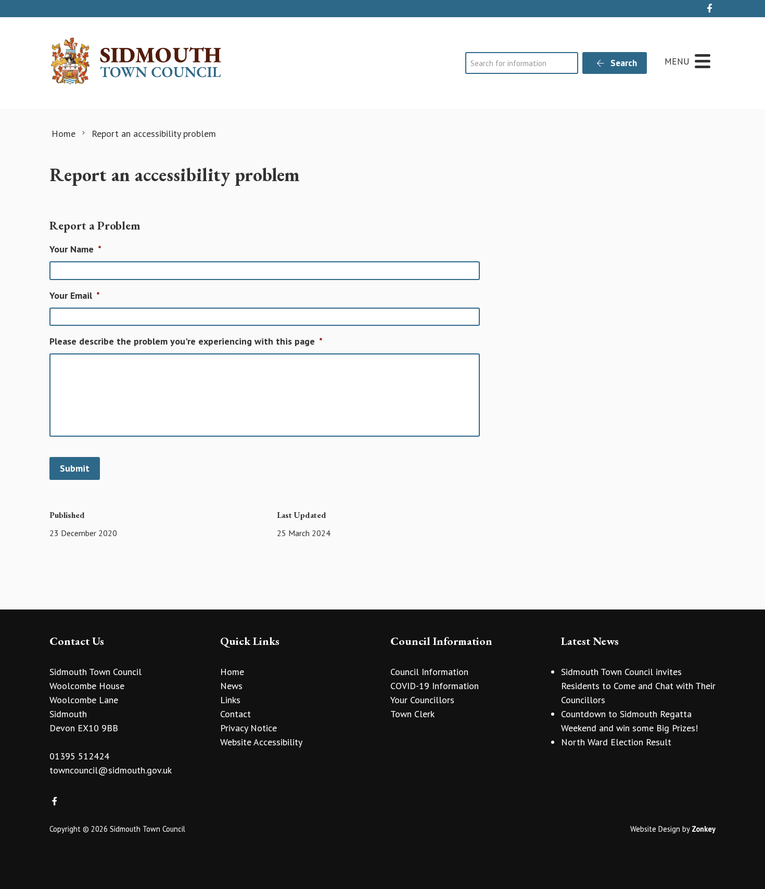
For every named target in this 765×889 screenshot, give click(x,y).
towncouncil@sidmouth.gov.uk (110, 770)
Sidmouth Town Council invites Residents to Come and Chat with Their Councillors (638, 686)
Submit (75, 468)
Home (232, 672)
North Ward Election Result (616, 742)
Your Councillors (422, 700)
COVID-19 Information (434, 686)
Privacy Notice (248, 728)
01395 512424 (79, 756)
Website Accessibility (261, 742)
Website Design (655, 829)
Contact (235, 714)
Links (230, 700)
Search (622, 63)
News (231, 686)
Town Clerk (412, 714)
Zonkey (704, 829)
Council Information (429, 672)
